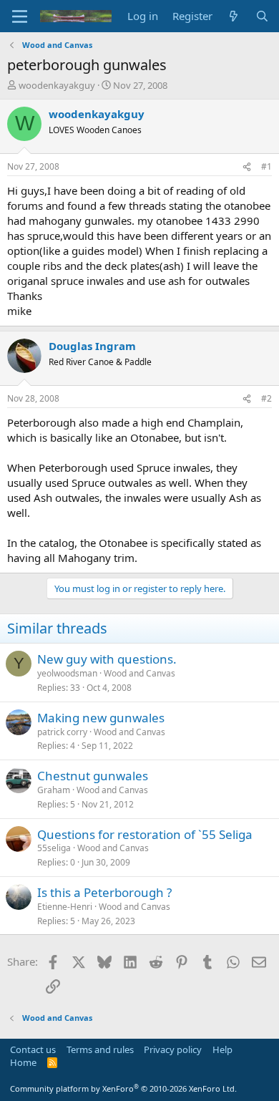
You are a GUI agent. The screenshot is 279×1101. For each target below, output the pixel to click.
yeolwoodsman (67, 673)
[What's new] (234, 16)
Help (222, 1049)
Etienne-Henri (64, 907)
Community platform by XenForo (123, 1088)
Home (23, 1062)
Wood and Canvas (139, 673)
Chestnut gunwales (92, 775)
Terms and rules (100, 1049)
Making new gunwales (101, 717)
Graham (53, 790)
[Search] (262, 16)
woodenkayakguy (57, 85)
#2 (266, 398)
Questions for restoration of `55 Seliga (145, 834)
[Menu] (19, 16)
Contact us (33, 1049)
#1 (266, 166)
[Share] (247, 167)
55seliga (54, 848)
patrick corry (62, 732)
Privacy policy (173, 1049)
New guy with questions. (107, 659)
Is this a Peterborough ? (104, 892)
